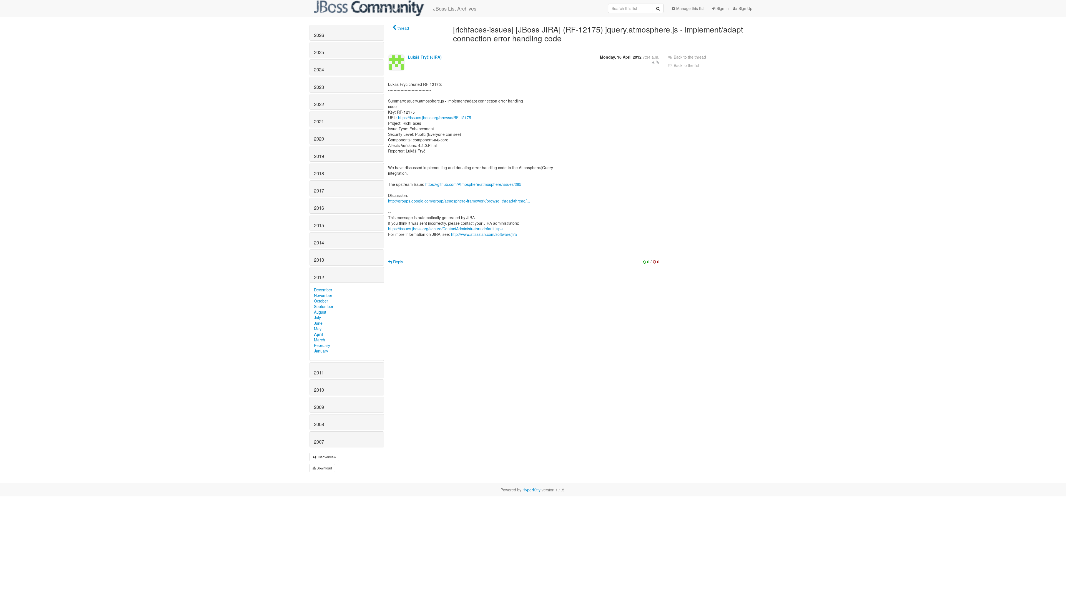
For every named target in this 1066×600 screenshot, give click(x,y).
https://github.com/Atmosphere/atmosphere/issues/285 (473, 184)
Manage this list (689, 8)
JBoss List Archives (454, 8)
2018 (319, 173)
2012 (319, 277)
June (318, 323)
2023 (319, 87)
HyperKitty (531, 489)
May (317, 328)
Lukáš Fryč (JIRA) (425, 57)
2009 (319, 407)
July (317, 317)
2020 (319, 138)
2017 (319, 190)
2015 (319, 225)
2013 (319, 259)
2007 (319, 441)
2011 (319, 372)
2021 (319, 121)
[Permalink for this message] (657, 62)
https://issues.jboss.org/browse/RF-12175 (434, 117)
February (322, 345)
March (319, 339)
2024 (319, 69)
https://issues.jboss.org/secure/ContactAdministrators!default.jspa (445, 228)
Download (324, 468)
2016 (319, 207)
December (323, 289)
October (321, 301)
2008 (319, 424)
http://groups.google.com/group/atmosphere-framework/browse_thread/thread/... (459, 201)
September (323, 306)
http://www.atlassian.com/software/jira (484, 234)
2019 (319, 156)
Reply (397, 261)
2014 (319, 242)
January (321, 351)
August (320, 312)
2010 (319, 389)
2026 (319, 35)
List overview (326, 456)
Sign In (722, 8)
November (323, 295)
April (318, 334)
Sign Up (744, 8)
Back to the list (686, 65)
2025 (319, 52)
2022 (319, 104)
